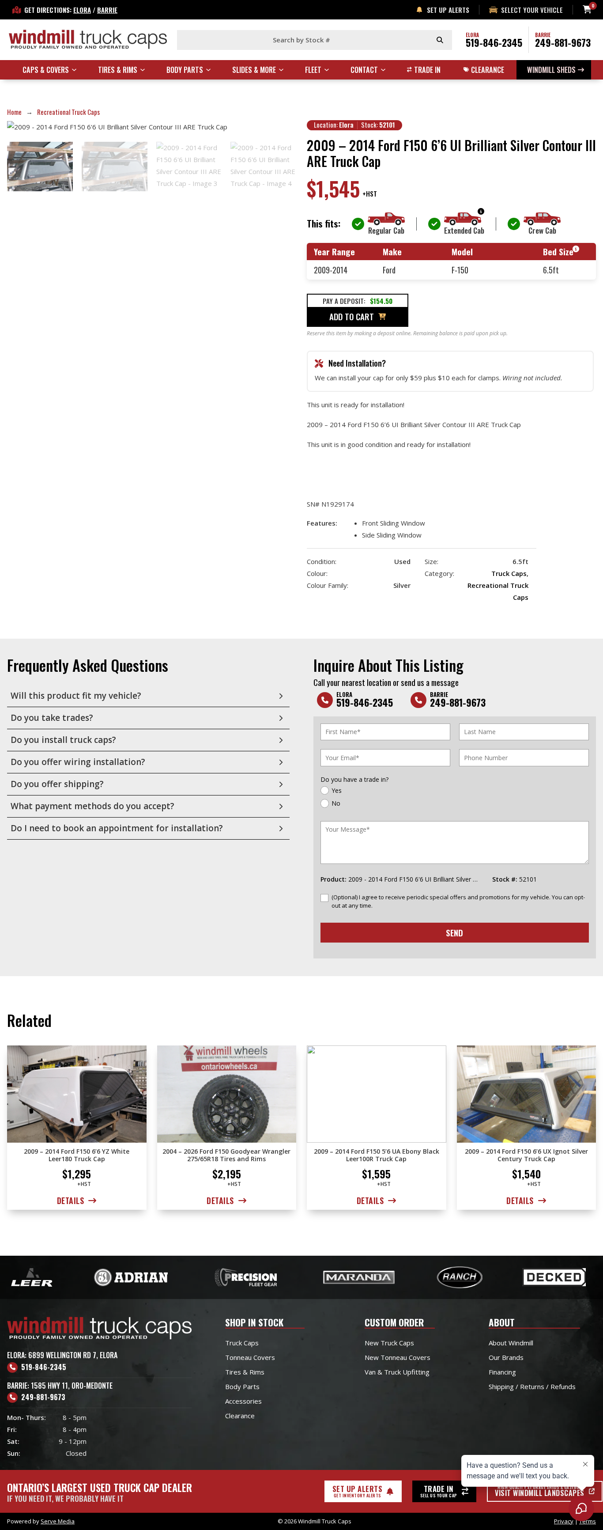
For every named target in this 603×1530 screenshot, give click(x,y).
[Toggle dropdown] (78, 69)
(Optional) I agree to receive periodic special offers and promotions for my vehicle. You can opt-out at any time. (458, 901)
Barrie (107, 10)
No (336, 803)
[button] (148, 696)
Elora (82, 10)
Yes (337, 790)
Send (454, 932)
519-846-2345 (494, 42)
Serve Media (58, 1521)
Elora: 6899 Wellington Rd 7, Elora (62, 1355)
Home (14, 112)
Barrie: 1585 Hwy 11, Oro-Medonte (60, 1385)
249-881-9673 (563, 42)
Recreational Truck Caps (68, 112)
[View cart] (587, 10)
